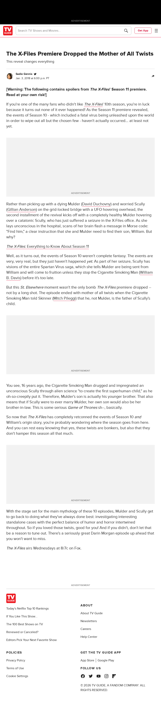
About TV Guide (91, 613)
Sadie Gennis (24, 74)
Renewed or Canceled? (22, 632)
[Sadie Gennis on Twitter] (35, 74)
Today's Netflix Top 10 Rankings (27, 609)
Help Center (88, 637)
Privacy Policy (15, 660)
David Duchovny (96, 204)
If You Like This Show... (22, 616)
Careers (85, 629)
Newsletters (88, 621)
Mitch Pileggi (64, 298)
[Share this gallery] (153, 76)
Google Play (106, 660)
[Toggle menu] (156, 30)
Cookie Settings (17, 676)
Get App (143, 30)
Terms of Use (15, 668)
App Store (87, 660)
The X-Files (93, 104)
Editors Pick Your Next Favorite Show (31, 640)
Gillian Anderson (21, 209)
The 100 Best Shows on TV (24, 624)
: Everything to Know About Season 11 (47, 246)
